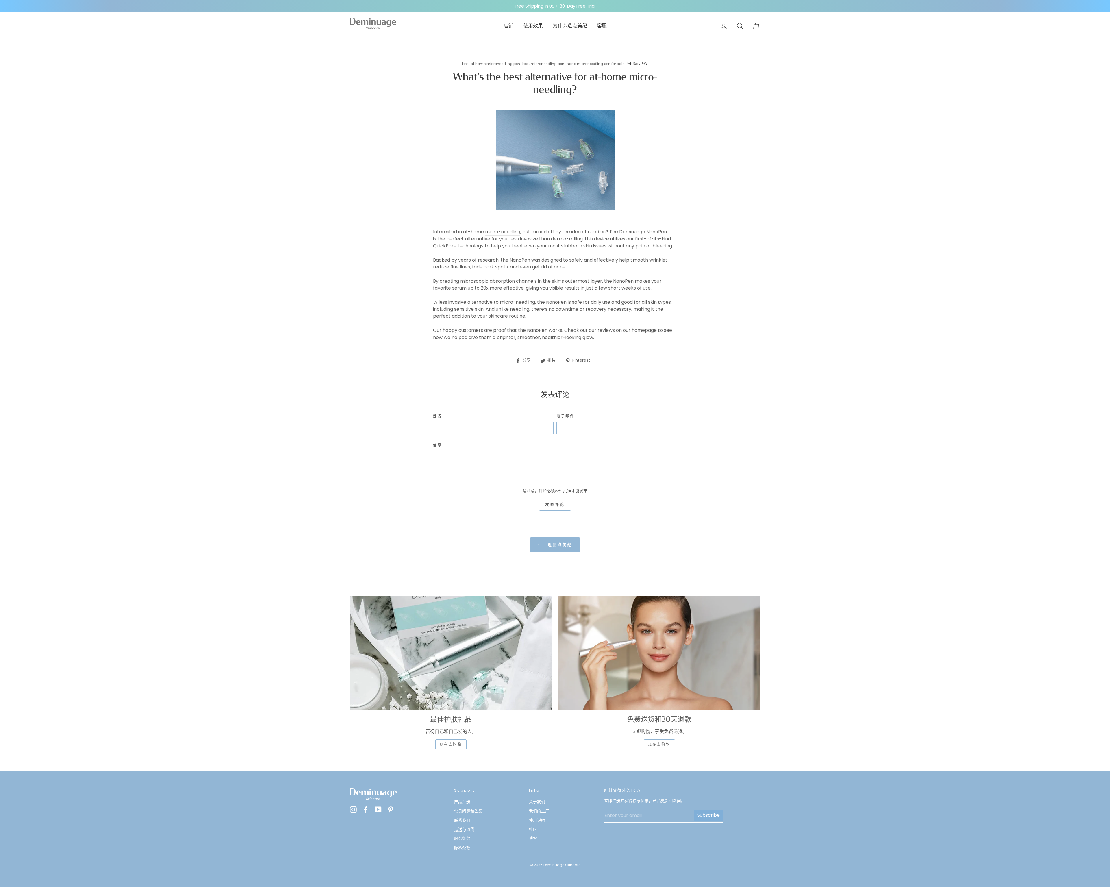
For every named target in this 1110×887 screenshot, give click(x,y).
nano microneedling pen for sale (595, 63)
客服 (602, 26)
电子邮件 (565, 416)
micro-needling (502, 231)
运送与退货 (464, 829)
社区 (533, 829)
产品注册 (462, 802)
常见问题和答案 (468, 811)
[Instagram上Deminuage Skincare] (353, 809)
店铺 (508, 26)
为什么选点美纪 (570, 26)
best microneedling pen (543, 63)
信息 (437, 444)
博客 (533, 838)
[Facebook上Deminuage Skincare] (365, 809)
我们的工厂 (539, 811)
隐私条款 (462, 848)
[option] (555, 6)
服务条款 (462, 838)
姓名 (437, 416)
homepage (644, 330)
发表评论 (555, 504)
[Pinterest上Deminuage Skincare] (390, 809)
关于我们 (537, 802)
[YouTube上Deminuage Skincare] (378, 809)
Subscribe (708, 815)
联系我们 (462, 820)
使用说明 (537, 820)
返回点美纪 (559, 544)
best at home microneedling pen (491, 63)
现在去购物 (451, 744)
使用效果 (533, 26)
